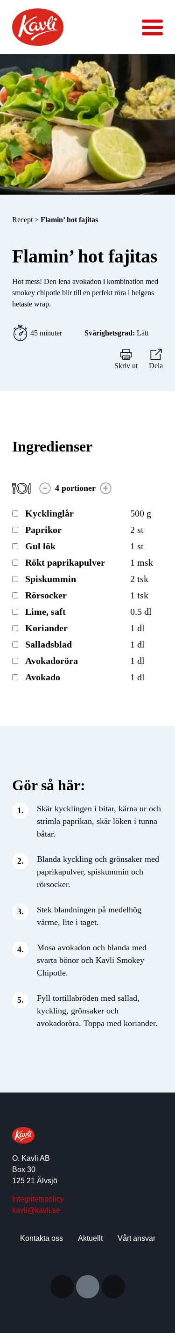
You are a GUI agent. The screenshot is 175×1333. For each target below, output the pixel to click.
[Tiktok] (87, 1286)
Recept (23, 220)
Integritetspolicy (38, 1199)
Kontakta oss (41, 1238)
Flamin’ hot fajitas (69, 220)
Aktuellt (90, 1238)
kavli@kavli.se (36, 1210)
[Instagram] (62, 1286)
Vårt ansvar (136, 1238)
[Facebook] (113, 1286)
